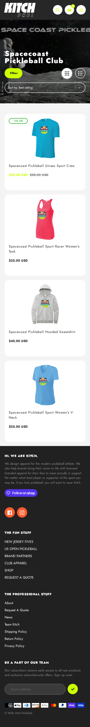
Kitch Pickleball (23, 713)
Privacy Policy (14, 645)
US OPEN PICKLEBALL (21, 548)
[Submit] (73, 689)
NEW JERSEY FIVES (19, 541)
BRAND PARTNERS (18, 556)
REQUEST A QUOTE (19, 577)
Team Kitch (12, 624)
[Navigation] (81, 10)
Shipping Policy (16, 631)
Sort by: (13, 87)
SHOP (9, 570)
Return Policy (14, 638)
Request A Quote (17, 610)
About (9, 603)
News (8, 617)
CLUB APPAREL (16, 563)
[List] (80, 73)
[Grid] (67, 73)
